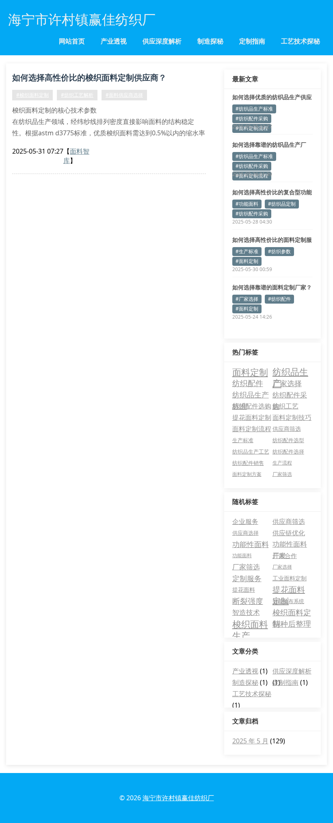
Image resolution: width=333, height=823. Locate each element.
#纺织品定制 (282, 203)
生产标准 (242, 440)
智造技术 (246, 612)
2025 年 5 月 (250, 740)
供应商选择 (245, 532)
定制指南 (252, 41)
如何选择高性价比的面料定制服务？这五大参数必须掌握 (272, 240)
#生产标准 (247, 251)
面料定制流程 (251, 428)
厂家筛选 (282, 474)
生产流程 (282, 462)
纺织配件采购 (289, 395)
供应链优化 (288, 532)
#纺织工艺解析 (77, 94)
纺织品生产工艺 (250, 451)
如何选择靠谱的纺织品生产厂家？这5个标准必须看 (269, 145)
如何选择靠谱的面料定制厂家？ (272, 287)
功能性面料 (250, 544)
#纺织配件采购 (252, 118)
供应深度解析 (162, 41)
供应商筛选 (286, 428)
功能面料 (242, 555)
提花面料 (243, 589)
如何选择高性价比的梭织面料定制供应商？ (89, 77)
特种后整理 (291, 624)
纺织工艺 (285, 405)
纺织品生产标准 (250, 395)
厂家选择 (287, 383)
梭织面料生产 (250, 624)
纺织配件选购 (251, 405)
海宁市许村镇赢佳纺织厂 (178, 797)
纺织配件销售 (248, 463)
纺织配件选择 (288, 451)
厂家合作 (284, 556)
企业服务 (245, 521)
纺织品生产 (290, 372)
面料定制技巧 (291, 417)
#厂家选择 (247, 298)
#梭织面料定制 (32, 94)
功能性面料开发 (289, 544)
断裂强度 (247, 601)
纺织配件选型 (288, 440)
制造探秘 (210, 41)
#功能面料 (247, 203)
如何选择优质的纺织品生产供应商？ (272, 97)
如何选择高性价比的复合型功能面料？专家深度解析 (272, 192)
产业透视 (114, 41)
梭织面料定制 (291, 612)
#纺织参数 (279, 251)
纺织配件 (247, 383)
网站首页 (72, 41)
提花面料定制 (251, 417)
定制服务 (247, 578)
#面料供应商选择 (124, 94)
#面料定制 (247, 261)
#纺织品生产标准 (254, 108)
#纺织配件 (279, 298)
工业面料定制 (289, 578)
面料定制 (250, 372)
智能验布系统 (288, 601)
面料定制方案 (247, 474)
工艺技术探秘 (300, 41)
